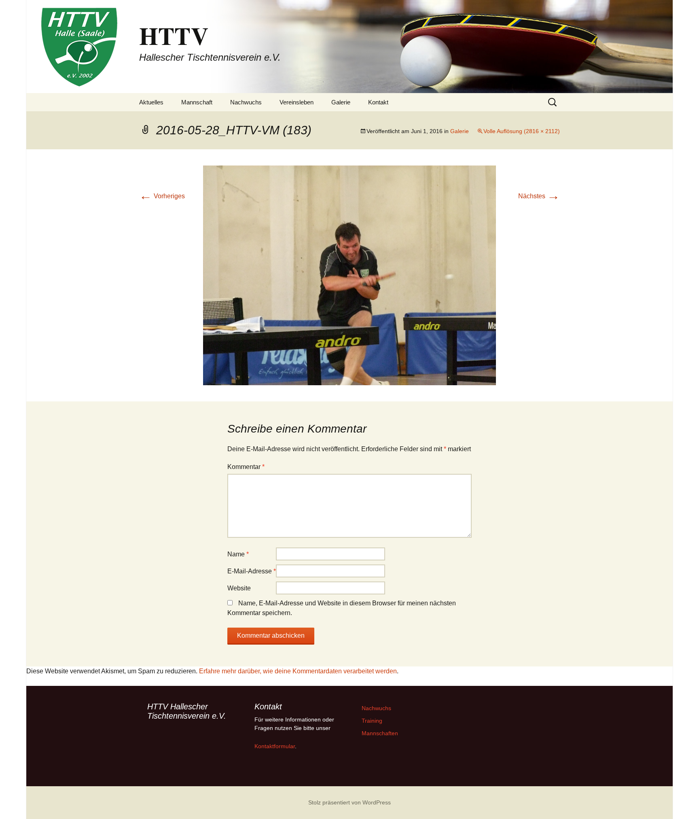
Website (239, 588)
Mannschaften (380, 733)
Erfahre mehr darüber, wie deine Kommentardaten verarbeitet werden (298, 671)
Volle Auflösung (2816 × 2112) (521, 131)
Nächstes (539, 196)
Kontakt (378, 102)
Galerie (340, 102)
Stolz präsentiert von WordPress (349, 802)
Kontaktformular (274, 746)
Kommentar (246, 466)
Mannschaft (196, 102)
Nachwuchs (246, 102)
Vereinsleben (296, 102)
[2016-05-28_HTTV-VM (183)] (349, 275)
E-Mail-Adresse (251, 571)
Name (238, 554)
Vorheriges (162, 196)
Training (372, 720)
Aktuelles (151, 102)
